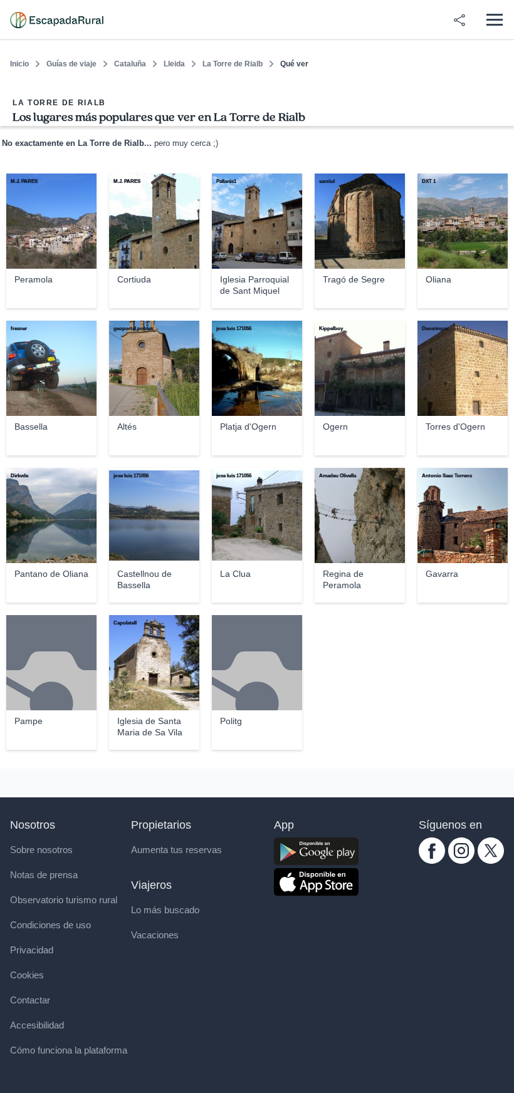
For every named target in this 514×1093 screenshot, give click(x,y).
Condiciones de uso (50, 924)
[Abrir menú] (494, 19)
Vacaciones (155, 935)
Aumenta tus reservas (176, 849)
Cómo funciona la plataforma (68, 1050)
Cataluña (130, 64)
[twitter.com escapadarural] (491, 860)
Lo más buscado (165, 909)
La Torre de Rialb (232, 64)
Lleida (174, 64)
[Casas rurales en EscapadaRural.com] (56, 20)
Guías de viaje (71, 64)
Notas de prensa (44, 874)
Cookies (27, 975)
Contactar (30, 1000)
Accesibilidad (37, 1025)
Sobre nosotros (41, 849)
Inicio (19, 64)
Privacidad (31, 950)
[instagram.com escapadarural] (461, 860)
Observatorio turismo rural (63, 899)
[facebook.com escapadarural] (432, 860)
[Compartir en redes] (459, 20)
